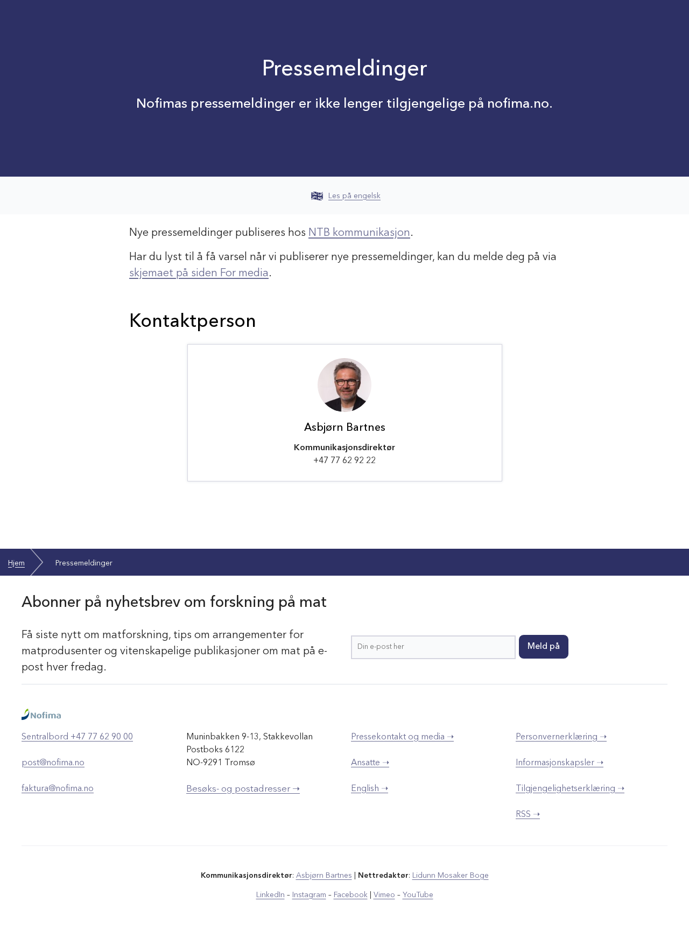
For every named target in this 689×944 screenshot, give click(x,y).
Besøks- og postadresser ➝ (243, 789)
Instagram (309, 895)
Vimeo (384, 895)
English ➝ (369, 789)
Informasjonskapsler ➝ (559, 763)
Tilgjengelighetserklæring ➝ (570, 789)
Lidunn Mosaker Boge (450, 875)
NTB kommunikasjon (359, 233)
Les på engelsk (354, 196)
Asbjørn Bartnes (324, 875)
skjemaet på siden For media (199, 273)
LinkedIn (270, 895)
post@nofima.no (53, 763)
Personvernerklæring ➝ (561, 737)
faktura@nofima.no (58, 789)
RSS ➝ (528, 814)
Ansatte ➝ (370, 763)
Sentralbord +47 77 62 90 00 (77, 737)
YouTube (418, 895)
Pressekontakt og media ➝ (402, 737)
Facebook (351, 895)
